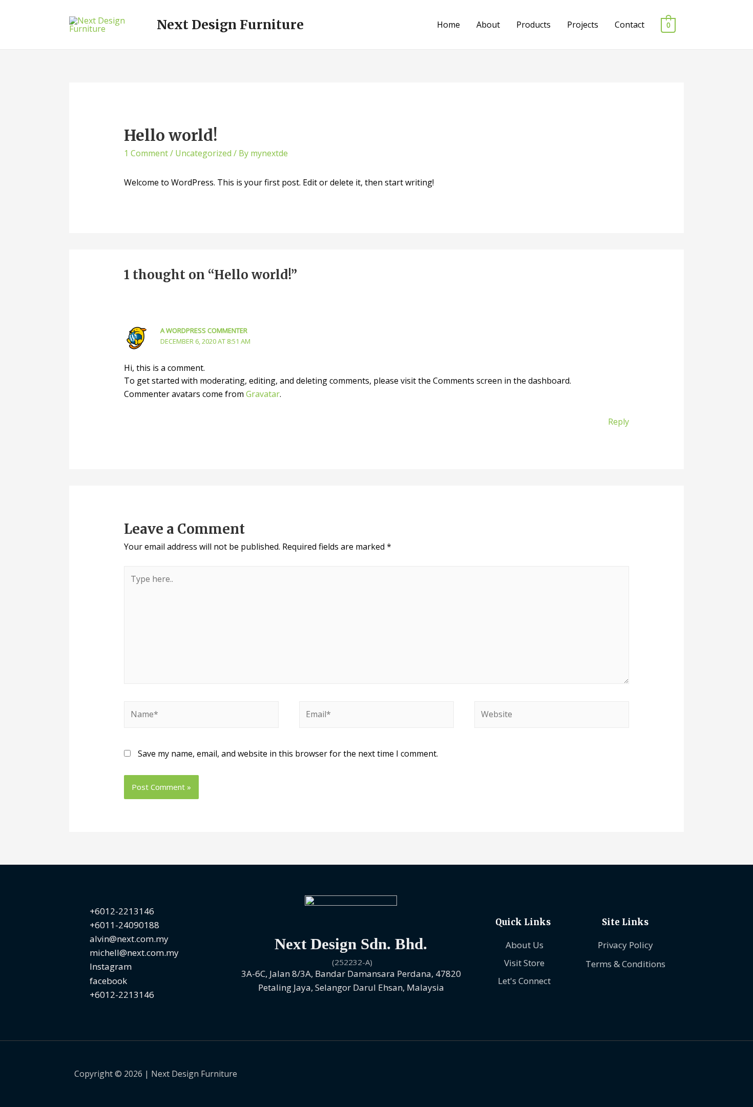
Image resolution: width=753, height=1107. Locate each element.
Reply (618, 421)
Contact (629, 24)
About (488, 24)
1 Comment (146, 153)
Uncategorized (203, 153)
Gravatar (263, 394)
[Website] (551, 716)
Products (533, 24)
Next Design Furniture (230, 24)
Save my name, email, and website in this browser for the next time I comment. (288, 753)
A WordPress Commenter (203, 330)
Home (448, 24)
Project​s (582, 24)
